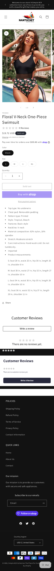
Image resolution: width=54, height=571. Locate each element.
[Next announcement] (49, 5)
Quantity (5, 170)
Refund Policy (12, 415)
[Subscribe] (43, 503)
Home (8, 452)
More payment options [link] (27, 201)
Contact (9, 465)
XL (33, 165)
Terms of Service (13, 421)
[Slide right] (33, 107)
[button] (6, 17)
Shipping (5, 137)
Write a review (27, 328)
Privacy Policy (12, 428)
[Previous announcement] (5, 5)
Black (9, 153)
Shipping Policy (13, 408)
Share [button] (8, 302)
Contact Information (15, 434)
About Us (10, 459)
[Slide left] (21, 107)
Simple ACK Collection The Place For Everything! (26, 563)
